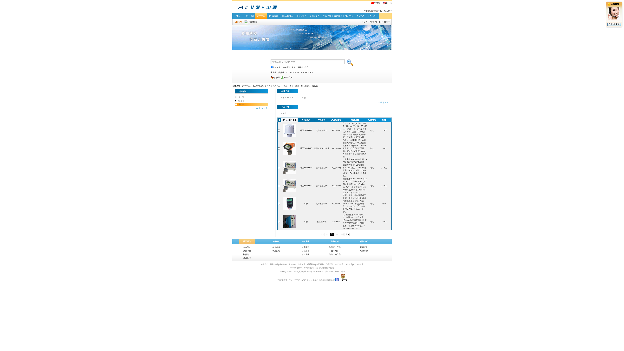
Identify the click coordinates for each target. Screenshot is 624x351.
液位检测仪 (321, 222)
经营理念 (247, 251)
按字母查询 (273, 16)
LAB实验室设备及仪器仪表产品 (266, 86)
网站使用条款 (312, 280)
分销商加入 (314, 16)
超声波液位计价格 (321, 148)
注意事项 (305, 247)
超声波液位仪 (321, 203)
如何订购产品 (335, 254)
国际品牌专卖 (287, 16)
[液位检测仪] (289, 227)
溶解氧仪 (316, 268)
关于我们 (250, 16)
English (388, 3)
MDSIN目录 (358, 264)
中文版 (377, 3)
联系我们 (372, 16)
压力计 (241, 97)
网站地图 (331, 280)
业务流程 (283, 264)
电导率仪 (308, 268)
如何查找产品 (335, 247)
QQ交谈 (276, 77)
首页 (238, 16)
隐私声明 (323, 280)
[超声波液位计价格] (289, 154)
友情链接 (320, 264)
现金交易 (364, 251)
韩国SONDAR (287, 98)
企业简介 (247, 247)
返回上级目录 (262, 108)
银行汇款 (364, 247)
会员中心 (360, 16)
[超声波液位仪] (289, 209)
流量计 (241, 101)
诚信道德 (338, 16)
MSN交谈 (288, 77)
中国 (304, 98)
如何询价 (335, 251)
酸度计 (301, 268)
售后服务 (276, 251)
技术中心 (349, 16)
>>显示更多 (383, 102)
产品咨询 (327, 16)
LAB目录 (348, 264)
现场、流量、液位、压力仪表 (296, 86)
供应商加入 (301, 16)
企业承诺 (305, 251)
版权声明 (305, 254)
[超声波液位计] (289, 136)
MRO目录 (339, 264)
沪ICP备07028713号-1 (335, 271)
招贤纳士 (247, 254)
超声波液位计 (321, 130)
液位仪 (315, 86)
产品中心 (261, 16)
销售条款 (276, 247)
